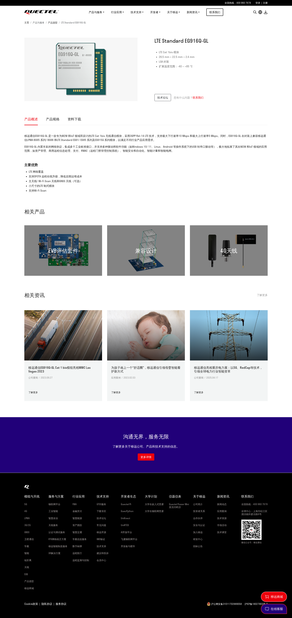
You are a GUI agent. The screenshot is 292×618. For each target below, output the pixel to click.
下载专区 (101, 511)
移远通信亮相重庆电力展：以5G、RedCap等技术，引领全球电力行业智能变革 (228, 369)
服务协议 (61, 604)
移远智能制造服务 (57, 546)
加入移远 (198, 532)
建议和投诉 (102, 553)
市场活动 (222, 525)
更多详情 (146, 457)
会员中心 (101, 560)
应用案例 (222, 511)
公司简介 (198, 504)
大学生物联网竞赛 (154, 511)
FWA (74, 504)
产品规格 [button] (52, 119)
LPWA (27, 518)
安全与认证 (199, 525)
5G (25, 504)
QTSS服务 (101, 504)
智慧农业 (53, 518)
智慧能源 (77, 518)
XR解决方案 (54, 553)
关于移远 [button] (172, 12)
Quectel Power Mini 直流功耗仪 (179, 505)
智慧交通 (77, 532)
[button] (255, 12)
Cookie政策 (31, 604)
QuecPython (127, 511)
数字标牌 (77, 546)
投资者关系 (199, 511)
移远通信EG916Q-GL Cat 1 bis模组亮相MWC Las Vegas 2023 (59, 369)
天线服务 (53, 525)
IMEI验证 (101, 539)
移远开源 (101, 532)
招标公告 (198, 546)
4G (25, 511)
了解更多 (262, 295)
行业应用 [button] (116, 12)
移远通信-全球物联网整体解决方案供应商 (41, 12)
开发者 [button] (154, 12)
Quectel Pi (126, 504)
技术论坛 (162, 97)
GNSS (26, 532)
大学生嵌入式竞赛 (154, 504)
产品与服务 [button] (95, 12)
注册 (265, 3)
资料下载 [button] (74, 119)
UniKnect (125, 518)
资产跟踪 (77, 525)
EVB (26, 574)
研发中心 (198, 539)
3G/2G (27, 525)
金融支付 (77, 511)
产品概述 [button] (31, 119)
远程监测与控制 (80, 560)
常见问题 (101, 525)
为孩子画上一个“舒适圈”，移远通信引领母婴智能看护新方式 (145, 369)
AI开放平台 (126, 532)
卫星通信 (29, 539)
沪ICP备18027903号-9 (256, 604)
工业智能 (53, 511)
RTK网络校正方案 (57, 539)
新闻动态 (222, 504)
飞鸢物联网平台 (129, 539)
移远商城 (29, 588)
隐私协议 (46, 604)
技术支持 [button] (136, 12)
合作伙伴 (198, 518)
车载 (26, 546)
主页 (26, 22)
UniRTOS (125, 525)
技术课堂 (222, 532)
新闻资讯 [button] (192, 12)
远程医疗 (77, 553)
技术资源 (222, 518)
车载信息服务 (79, 539)
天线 (26, 567)
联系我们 (214, 12)
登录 (258, 3)
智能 (26, 553)
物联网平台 (54, 504)
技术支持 (101, 546)
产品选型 (52, 22)
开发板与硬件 (128, 546)
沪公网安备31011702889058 (226, 604)
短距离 (27, 560)
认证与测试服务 (56, 532)
